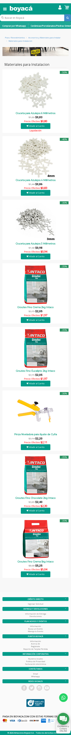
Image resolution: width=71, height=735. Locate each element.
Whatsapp (35, 676)
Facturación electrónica (35, 664)
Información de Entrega (35, 614)
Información (35, 626)
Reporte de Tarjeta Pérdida (35, 649)
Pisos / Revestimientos (15, 37)
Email (35, 674)
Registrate (35, 646)
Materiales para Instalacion (20, 41)
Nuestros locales (35, 658)
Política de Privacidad (35, 661)
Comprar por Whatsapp (14, 25)
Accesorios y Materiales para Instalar (44, 37)
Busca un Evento (35, 629)
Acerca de (35, 643)
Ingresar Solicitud (35, 604)
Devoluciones (36, 616)
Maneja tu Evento (35, 631)
